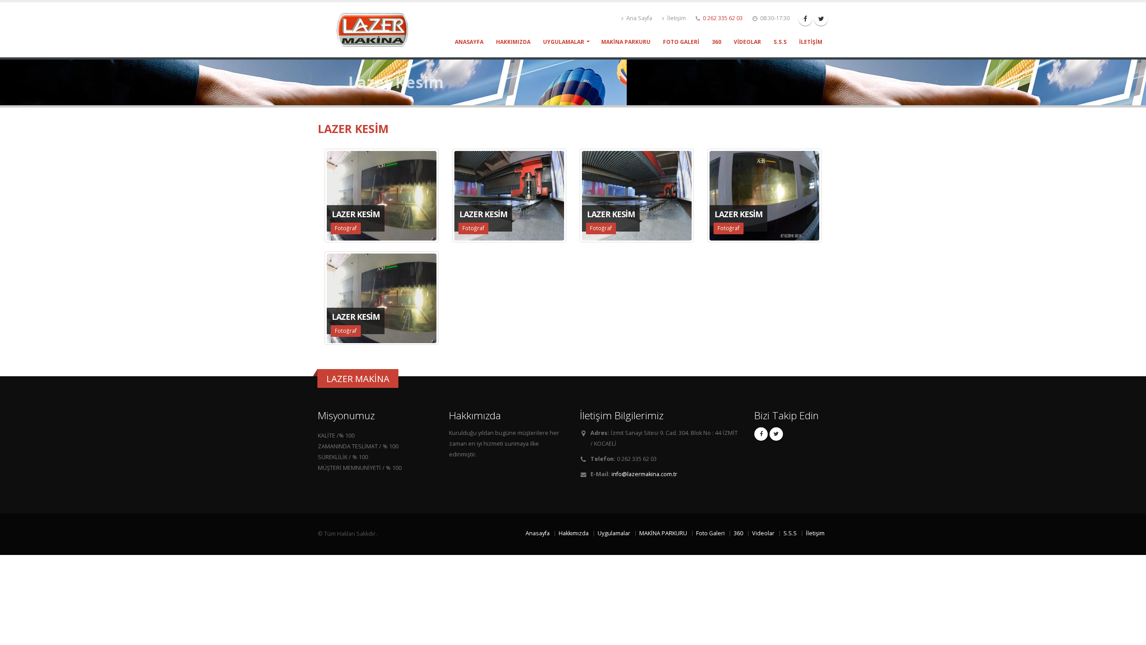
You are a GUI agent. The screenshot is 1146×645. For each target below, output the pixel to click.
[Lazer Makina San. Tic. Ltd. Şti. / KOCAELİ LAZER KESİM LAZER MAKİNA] (376, 29)
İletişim (676, 18)
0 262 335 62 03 (723, 18)
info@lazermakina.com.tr (644, 474)
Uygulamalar (563, 42)
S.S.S (780, 42)
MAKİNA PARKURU (625, 42)
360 (716, 42)
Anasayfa (469, 42)
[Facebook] (805, 19)
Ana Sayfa (638, 18)
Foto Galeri (681, 42)
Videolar (747, 42)
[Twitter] (821, 19)
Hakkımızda (513, 42)
